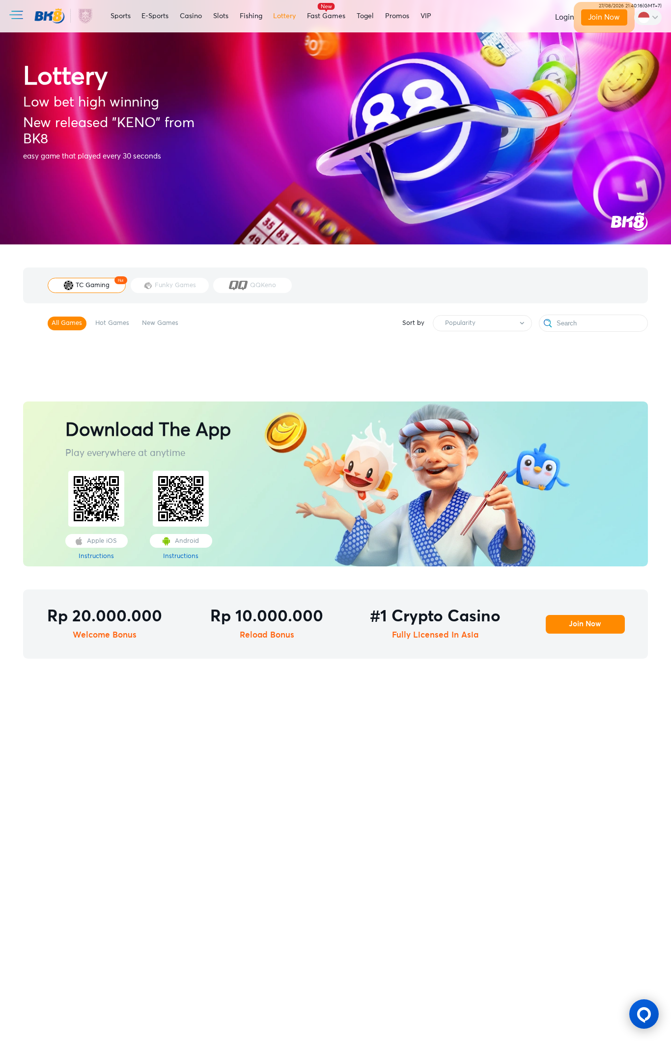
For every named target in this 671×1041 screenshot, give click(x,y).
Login (564, 17)
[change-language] (648, 17)
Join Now (604, 17)
